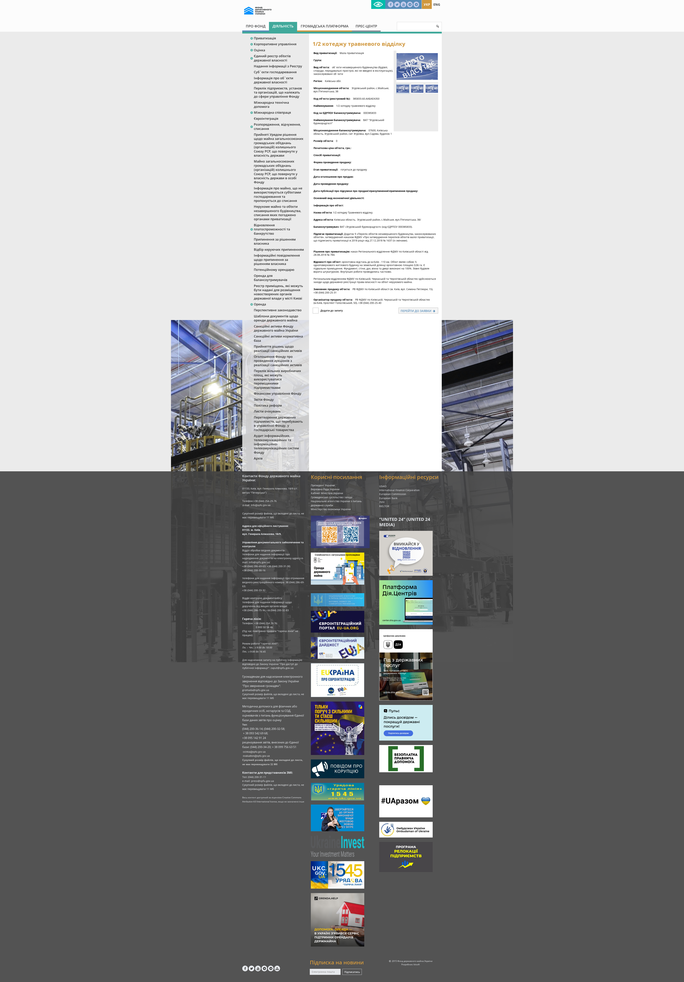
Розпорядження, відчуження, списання (277, 126)
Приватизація (265, 38)
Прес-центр (366, 26)
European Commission (392, 494)
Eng (436, 4)
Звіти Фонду (264, 399)
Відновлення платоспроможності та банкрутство (272, 229)
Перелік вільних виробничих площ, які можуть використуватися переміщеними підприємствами (277, 379)
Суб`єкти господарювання (275, 72)
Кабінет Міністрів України (327, 493)
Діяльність (283, 26)
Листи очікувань (267, 411)
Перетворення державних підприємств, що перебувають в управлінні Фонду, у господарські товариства (278, 423)
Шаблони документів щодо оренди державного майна (276, 318)
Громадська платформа (324, 26)
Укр (427, 4)
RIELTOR (384, 506)
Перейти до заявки (416, 311)
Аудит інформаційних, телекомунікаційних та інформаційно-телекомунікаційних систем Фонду (276, 444)
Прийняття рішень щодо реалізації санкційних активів (278, 348)
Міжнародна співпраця (272, 112)
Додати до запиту (331, 310)
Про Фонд (255, 26)
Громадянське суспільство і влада (331, 497)
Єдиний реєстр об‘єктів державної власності (272, 58)
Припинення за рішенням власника (275, 241)
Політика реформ (268, 405)
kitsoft (417, 964)
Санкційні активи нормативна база (278, 338)
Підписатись (352, 972)
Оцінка (259, 50)
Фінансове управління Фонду (277, 393)
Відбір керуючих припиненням (279, 249)
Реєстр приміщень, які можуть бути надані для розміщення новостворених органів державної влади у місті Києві (278, 292)
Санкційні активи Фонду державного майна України (276, 328)
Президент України (323, 485)
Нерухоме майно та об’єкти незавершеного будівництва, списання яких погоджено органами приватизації (277, 212)
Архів (258, 458)
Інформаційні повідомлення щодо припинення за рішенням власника (277, 259)
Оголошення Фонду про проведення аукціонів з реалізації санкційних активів (278, 360)
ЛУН (381, 502)
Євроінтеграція (266, 118)
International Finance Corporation (399, 490)
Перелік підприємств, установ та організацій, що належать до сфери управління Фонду (278, 92)
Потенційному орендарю (274, 269)
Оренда (260, 304)
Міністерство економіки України (331, 509)
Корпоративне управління (275, 44)
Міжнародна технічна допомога (271, 104)
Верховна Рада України (325, 489)
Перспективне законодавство (278, 310)
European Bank (388, 498)
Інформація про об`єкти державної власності (273, 80)
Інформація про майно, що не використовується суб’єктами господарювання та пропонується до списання (278, 194)
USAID (383, 486)
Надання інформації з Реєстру (278, 66)
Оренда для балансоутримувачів (270, 278)
